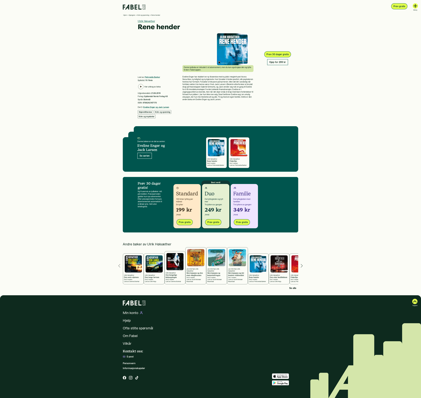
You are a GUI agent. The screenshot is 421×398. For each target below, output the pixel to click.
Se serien (145, 155)
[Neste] (302, 266)
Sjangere (132, 15)
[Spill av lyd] (140, 86)
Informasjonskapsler (134, 368)
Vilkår (127, 343)
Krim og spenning (143, 15)
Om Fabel (130, 336)
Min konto (130, 313)
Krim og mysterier (146, 116)
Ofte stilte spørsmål (138, 328)
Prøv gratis (399, 6)
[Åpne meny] (415, 6)
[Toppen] (414, 301)
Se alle (292, 288)
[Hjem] (134, 7)
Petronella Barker (152, 77)
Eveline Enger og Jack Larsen (156, 107)
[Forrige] (119, 266)
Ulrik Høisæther (146, 21)
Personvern (129, 363)
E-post (130, 356)
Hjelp (127, 320)
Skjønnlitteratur (145, 112)
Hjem (125, 15)
